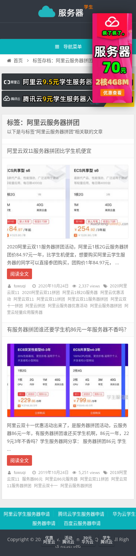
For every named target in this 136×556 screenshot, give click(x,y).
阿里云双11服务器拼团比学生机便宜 (49, 151)
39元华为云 (87, 540)
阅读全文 (19, 274)
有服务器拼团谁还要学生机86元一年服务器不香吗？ (68, 329)
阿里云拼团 (35, 306)
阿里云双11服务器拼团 (88, 299)
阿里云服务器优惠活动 (67, 306)
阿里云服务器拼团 (106, 306)
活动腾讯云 (68, 540)
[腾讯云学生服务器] (68, 105)
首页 (18, 60)
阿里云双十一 (46, 486)
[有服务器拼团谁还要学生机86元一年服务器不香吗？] (67, 419)
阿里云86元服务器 (61, 479)
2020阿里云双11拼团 (41, 292)
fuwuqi (20, 286)
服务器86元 (32, 479)
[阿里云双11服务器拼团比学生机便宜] (67, 240)
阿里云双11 (24, 299)
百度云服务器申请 (82, 523)
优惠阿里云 (49, 540)
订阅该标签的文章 (21, 128)
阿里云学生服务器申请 (27, 514)
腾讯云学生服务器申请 (81, 514)
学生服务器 (68, 11)
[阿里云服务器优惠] (112, 101)
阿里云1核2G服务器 (80, 292)
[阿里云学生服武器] (68, 88)
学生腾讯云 (107, 540)
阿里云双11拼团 (51, 299)
